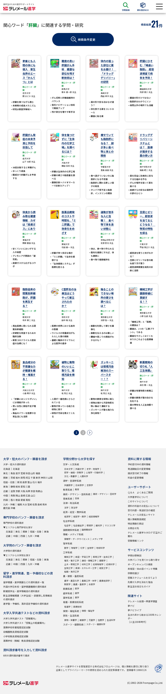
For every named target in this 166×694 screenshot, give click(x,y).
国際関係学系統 (71, 530)
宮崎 (29, 504)
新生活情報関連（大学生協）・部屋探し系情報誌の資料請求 (27, 597)
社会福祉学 (78, 525)
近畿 (5, 491)
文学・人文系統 (71, 464)
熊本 (44, 504)
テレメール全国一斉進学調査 (142, 601)
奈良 (33, 491)
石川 (34, 482)
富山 (29, 482)
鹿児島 (6, 508)
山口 (33, 495)
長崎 (39, 504)
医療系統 (67, 588)
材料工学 (86, 564)
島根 (23, 495)
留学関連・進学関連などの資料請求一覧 (23, 582)
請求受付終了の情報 (138, 473)
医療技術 (77, 606)
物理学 (74, 547)
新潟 (19, 482)
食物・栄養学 (70, 620)
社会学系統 (68, 521)
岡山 (18, 495)
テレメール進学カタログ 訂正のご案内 (145, 534)
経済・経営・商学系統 (74, 512)
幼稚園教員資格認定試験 (15, 631)
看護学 (67, 606)
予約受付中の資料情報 (139, 464)
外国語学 (68, 485)
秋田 (28, 473)
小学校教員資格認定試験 (15, 636)
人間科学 (84, 476)
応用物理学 (98, 564)
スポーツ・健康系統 (73, 624)
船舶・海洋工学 (71, 571)
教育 (77, 489)
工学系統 (67, 552)
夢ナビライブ (134, 610)
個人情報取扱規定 (137, 519)
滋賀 (13, 491)
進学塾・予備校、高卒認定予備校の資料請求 (26, 603)
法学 (66, 507)
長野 (24, 482)
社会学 (67, 525)
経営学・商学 (79, 516)
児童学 (92, 620)
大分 (24, 504)
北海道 (6, 468)
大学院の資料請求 (12, 550)
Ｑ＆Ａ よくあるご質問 (140, 492)
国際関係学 (87, 529)
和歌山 (39, 491)
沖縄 (13, 508)
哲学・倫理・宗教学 (73, 472)
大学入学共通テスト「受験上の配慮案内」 (24, 622)
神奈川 (44, 477)
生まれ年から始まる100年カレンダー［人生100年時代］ (144, 618)
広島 (28, 495)
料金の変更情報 (136, 477)
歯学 (77, 593)
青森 (13, 473)
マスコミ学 (110, 525)
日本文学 (68, 468)
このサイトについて (138, 501)
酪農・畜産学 (79, 584)
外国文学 (79, 468)
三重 (28, 486)
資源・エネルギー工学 (85, 568)
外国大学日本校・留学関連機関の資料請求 (24, 586)
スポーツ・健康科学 (95, 624)
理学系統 (67, 543)
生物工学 (68, 568)
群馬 (23, 477)
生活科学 (111, 620)
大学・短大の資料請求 (14, 464)
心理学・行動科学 (94, 472)
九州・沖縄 (9, 504)
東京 (38, 477)
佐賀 (34, 504)
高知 (28, 499)
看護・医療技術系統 (73, 602)
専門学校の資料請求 (13, 522)
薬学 (77, 597)
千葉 (33, 477)
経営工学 (103, 568)
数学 (66, 547)
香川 (13, 499)
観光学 (99, 525)
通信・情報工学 (89, 560)
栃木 (18, 477)
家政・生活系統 (71, 615)
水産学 (92, 584)
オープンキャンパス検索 (140, 564)
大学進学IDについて (138, 497)
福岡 (19, 504)
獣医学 (67, 584)
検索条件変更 (86, 39)
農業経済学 (104, 580)
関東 (5, 477)
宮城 (23, 473)
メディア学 (97, 538)
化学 (82, 547)
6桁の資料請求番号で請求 (16, 655)
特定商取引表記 (136, 523)
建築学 (102, 560)
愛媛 (23, 499)
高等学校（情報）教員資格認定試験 (21, 640)
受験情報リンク (136, 540)
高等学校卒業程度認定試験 (16, 627)
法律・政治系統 (71, 503)
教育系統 (67, 489)
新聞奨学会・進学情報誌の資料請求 (21, 591)
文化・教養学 (70, 476)
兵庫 (28, 491)
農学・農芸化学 (71, 580)
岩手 (18, 473)
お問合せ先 (133, 528)
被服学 (83, 620)
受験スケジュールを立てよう (142, 577)
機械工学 (68, 556)
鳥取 (13, 495)
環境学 (90, 525)
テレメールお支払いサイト (141, 514)
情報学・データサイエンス (76, 538)
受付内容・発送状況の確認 (141, 510)
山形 (33, 473)
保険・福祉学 (88, 610)
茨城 (13, 477)
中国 (5, 495)
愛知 (23, 486)
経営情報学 (94, 516)
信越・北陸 (9, 482)
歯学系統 (67, 593)
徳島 (18, 499)
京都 (18, 491)
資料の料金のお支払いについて (144, 506)
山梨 (50, 477)
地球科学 (100, 547)
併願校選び (133, 573)
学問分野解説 (134, 555)
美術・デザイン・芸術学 (104, 493)
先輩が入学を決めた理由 (140, 582)
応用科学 (110, 564)
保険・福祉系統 (71, 611)
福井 (39, 482)
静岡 (13, 486)
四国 (5, 499)
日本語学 (79, 485)
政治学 (74, 507)
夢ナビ (131, 605)
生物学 (90, 547)
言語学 (90, 485)
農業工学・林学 (89, 580)
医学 (77, 588)
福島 (38, 473)
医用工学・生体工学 (102, 556)
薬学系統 (67, 597)
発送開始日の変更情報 (139, 468)
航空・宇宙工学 (82, 556)
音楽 (77, 498)
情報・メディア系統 (73, 534)
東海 (5, 486)
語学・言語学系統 (72, 480)
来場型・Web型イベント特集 (142, 568)
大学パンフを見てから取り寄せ (144, 559)
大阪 (23, 491)
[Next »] (89, 432)
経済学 (67, 516)
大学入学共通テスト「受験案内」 (20, 618)
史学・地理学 (93, 468)
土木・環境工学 (71, 564)
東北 (5, 473)
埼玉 (28, 477)
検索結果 (146, 24)
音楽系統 (67, 498)
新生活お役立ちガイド (139, 586)
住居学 (101, 620)
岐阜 (18, 486)
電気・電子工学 (71, 560)
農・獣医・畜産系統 (73, 576)
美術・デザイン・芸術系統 (76, 494)
